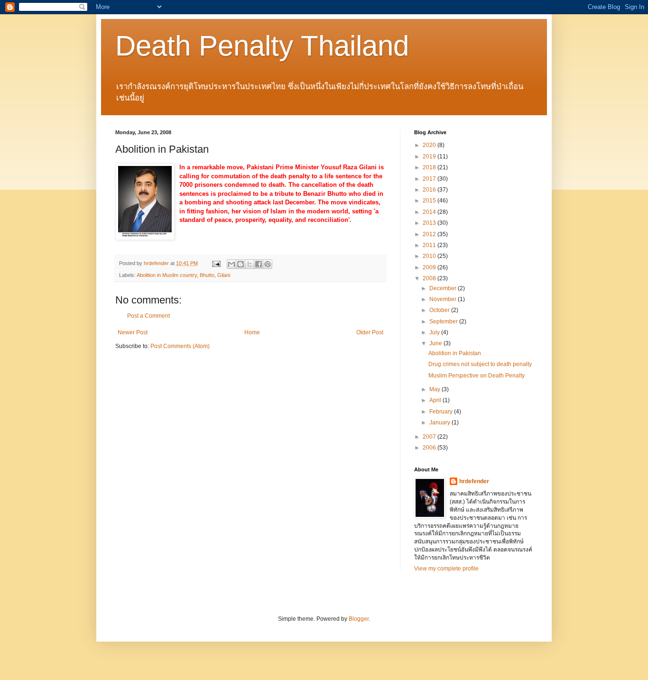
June (436, 343)
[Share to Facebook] (258, 264)
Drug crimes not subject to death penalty (480, 364)
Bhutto (207, 275)
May (435, 389)
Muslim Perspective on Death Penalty (476, 375)
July (435, 332)
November (443, 299)
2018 (430, 167)
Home (252, 332)
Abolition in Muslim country (167, 275)
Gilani (223, 275)
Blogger (359, 619)
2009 (430, 267)
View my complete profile (446, 568)
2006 (430, 447)
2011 (430, 245)
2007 (430, 436)
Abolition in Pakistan (454, 353)
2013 (430, 223)
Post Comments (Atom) (180, 346)
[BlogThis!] (240, 264)
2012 (430, 234)
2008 (430, 278)
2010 (430, 256)
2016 (430, 189)
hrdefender (474, 481)
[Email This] (231, 264)
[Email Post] (216, 263)
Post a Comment (148, 315)
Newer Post (133, 332)
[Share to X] (249, 264)
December (443, 288)
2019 (430, 156)
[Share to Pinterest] (267, 264)
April (436, 400)
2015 (430, 200)
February (441, 411)
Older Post (369, 332)
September (444, 321)
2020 (430, 145)
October (440, 310)
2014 (430, 212)
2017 (430, 178)
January (440, 422)
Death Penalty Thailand (262, 46)
